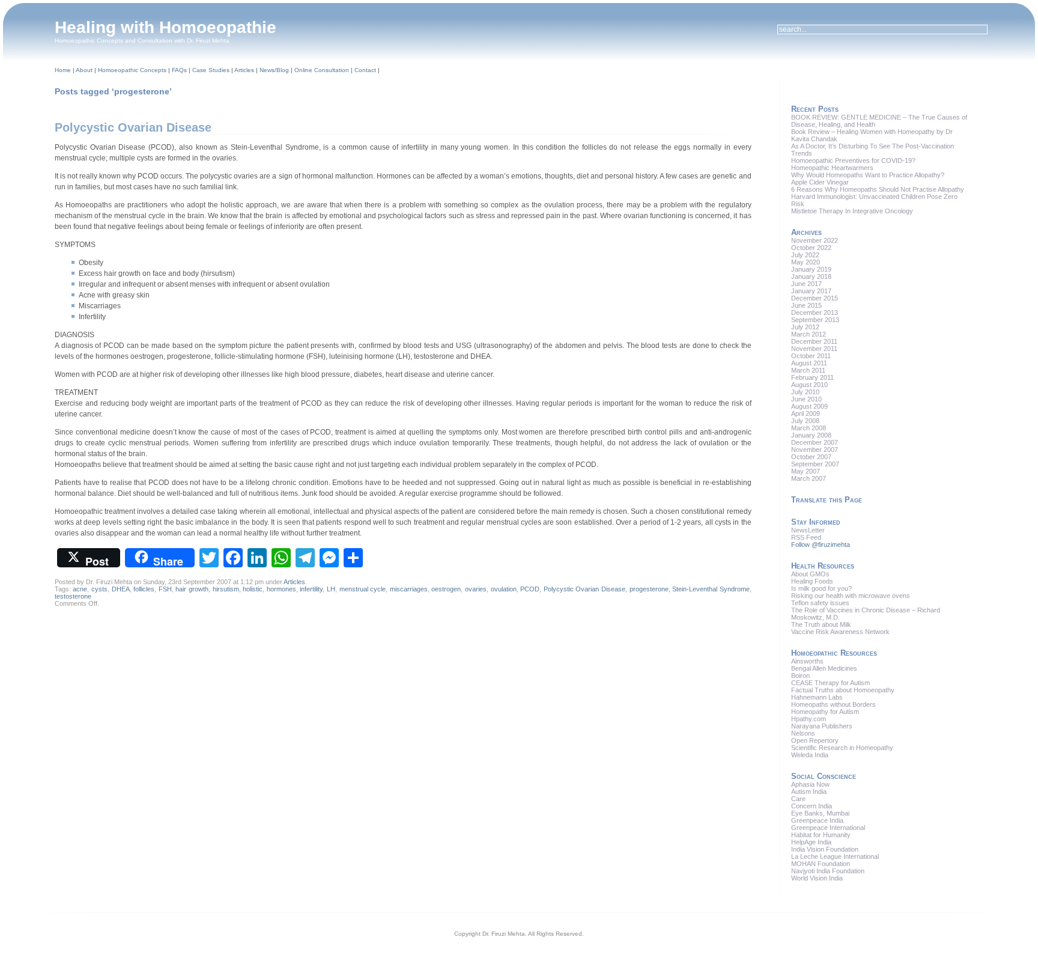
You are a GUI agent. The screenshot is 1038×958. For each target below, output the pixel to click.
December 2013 (814, 312)
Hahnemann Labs (817, 697)
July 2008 (805, 420)
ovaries (476, 589)
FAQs (179, 70)
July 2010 (805, 391)
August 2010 (809, 384)
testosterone (73, 596)
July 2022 (805, 254)
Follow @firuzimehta (820, 544)
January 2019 (811, 269)
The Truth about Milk (821, 624)
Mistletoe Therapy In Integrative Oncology (852, 211)
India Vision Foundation (824, 849)
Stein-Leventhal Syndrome (711, 589)
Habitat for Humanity (821, 834)
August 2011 (809, 363)
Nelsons (803, 733)
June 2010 (806, 399)
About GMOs (810, 574)
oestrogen (446, 589)
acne (80, 589)
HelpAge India (811, 842)
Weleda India (809, 754)
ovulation (504, 589)
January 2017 (811, 290)
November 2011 (814, 348)
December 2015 (814, 298)
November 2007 (814, 449)
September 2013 (815, 319)
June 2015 (806, 305)
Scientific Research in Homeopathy (842, 747)
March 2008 (808, 428)
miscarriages (409, 589)
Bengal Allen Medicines (824, 668)
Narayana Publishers (821, 726)
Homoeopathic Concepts (132, 70)
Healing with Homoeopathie (165, 27)
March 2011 (808, 370)
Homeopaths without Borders (833, 704)
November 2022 (814, 240)
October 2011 (811, 355)
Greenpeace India (817, 820)
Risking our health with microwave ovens (850, 595)
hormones (281, 589)
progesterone (649, 589)
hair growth (191, 589)
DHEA (121, 589)
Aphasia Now (810, 784)
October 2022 (811, 247)
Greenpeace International (828, 827)
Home (63, 70)
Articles (244, 70)
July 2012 (805, 327)
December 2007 (814, 442)
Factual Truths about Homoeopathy (842, 690)
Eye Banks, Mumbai (820, 813)
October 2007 (811, 456)
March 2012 (808, 334)
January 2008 (811, 435)
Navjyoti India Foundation (827, 870)
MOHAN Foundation (820, 863)
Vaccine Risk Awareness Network (840, 631)
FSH (165, 589)
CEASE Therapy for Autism (830, 682)
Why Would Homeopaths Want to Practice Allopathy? (867, 174)
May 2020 (805, 262)
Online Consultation (321, 70)
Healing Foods (812, 581)
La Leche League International (835, 856)
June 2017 (806, 283)
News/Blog (274, 70)
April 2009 (805, 413)
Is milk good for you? (821, 588)
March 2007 (808, 478)
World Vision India (817, 878)
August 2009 (809, 406)
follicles (143, 589)
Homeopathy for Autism (825, 711)
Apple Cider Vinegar (820, 182)
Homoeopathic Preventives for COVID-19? (853, 160)
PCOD (529, 589)
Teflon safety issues (820, 602)
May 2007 (805, 471)
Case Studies (210, 70)
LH (331, 589)
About (84, 70)
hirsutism (226, 589)
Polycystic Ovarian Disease (133, 127)
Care (798, 798)
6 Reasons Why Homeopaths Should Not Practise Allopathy (877, 189)
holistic (253, 589)
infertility (311, 589)
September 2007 (815, 464)
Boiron (800, 675)
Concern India (811, 806)
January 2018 (811, 276)
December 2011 (814, 341)
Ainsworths (807, 661)
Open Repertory (815, 740)
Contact (365, 70)
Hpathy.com (808, 718)
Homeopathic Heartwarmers (832, 167)
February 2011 (812, 377)
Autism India (809, 791)
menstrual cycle (362, 589)
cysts (99, 589)
